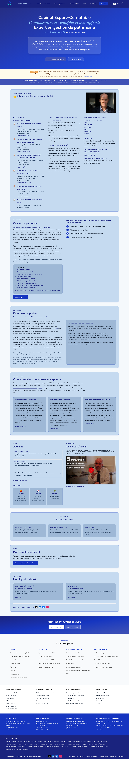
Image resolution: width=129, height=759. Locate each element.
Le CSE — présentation (45, 656)
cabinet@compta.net (42, 728)
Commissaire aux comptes (77, 80)
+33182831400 (22, 4)
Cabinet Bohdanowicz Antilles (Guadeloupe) (67, 744)
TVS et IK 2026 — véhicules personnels (106, 656)
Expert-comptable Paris (35, 747)
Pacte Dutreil (70, 663)
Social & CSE (61, 80)
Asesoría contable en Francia (103, 667)
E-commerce (10, 698)
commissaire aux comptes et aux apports (27, 388)
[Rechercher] (110, 3)
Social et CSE (74, 4)
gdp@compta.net (71, 728)
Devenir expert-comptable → (76, 486)
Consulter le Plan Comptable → (25, 563)
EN (118, 4)
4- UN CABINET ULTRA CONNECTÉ (95, 117)
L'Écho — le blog (99, 653)
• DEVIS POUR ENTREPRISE (92, 152)
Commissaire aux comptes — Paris (41, 744)
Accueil (32, 4)
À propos (13, 667)
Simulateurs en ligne (102, 695)
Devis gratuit (94, 83)
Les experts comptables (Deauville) (17, 749)
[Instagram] (47, 607)
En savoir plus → (20, 297)
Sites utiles (99, 701)
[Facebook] (43, 607)
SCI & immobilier (11, 701)
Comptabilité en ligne (79, 83)
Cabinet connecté (62, 83)
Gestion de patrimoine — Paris (54, 747)
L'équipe (12, 670)
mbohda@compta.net (13, 730)
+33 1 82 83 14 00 (75, 59)
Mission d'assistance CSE (46, 660)
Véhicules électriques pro (74, 667)
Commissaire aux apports (98, 80)
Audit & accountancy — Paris (33, 741)
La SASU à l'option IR (72, 701)
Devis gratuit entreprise (56, 59)
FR (114, 4)
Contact (103, 4)
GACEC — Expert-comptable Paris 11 (76, 747)
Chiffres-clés (100, 698)
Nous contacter (88, 76)
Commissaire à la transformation (42, 83)
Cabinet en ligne (15, 663)
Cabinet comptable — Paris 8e (76, 741)
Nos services (14, 660)
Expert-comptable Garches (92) (16, 747)
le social (55, 329)
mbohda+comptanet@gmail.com (88, 756)
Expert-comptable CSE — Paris (97, 741)
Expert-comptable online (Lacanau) (94, 744)
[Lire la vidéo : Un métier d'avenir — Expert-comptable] (91, 470)
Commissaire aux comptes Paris (20, 656)
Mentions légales (103, 756)
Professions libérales (12, 706)
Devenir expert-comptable (18, 678)
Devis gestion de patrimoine (74, 653)
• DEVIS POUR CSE (89, 155)
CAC (84, 4)
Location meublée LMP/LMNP (75, 656)
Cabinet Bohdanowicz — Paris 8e (54, 741)
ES (121, 4)
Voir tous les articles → (21, 480)
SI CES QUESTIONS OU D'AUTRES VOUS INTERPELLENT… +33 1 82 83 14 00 (37, 291)
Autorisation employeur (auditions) (49, 663)
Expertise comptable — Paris (99, 747)
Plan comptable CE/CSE (45, 667)
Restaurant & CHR (11, 693)
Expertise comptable (43, 4)
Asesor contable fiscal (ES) (14, 741)
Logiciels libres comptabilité (102, 663)
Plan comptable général (43, 698)
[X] (36, 607)
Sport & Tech (98, 660)
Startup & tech (10, 703)
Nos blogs (93, 4)
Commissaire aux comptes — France (17, 744)
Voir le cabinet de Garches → (45, 730)
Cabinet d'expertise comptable (19, 653)
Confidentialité (113, 756)
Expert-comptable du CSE (46, 653)
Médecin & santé (11, 695)
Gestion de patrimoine (47, 80)
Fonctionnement (15, 674)
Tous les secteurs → (12, 709)
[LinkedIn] (40, 607)
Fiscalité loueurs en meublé (74, 660)
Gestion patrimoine (60, 4)
